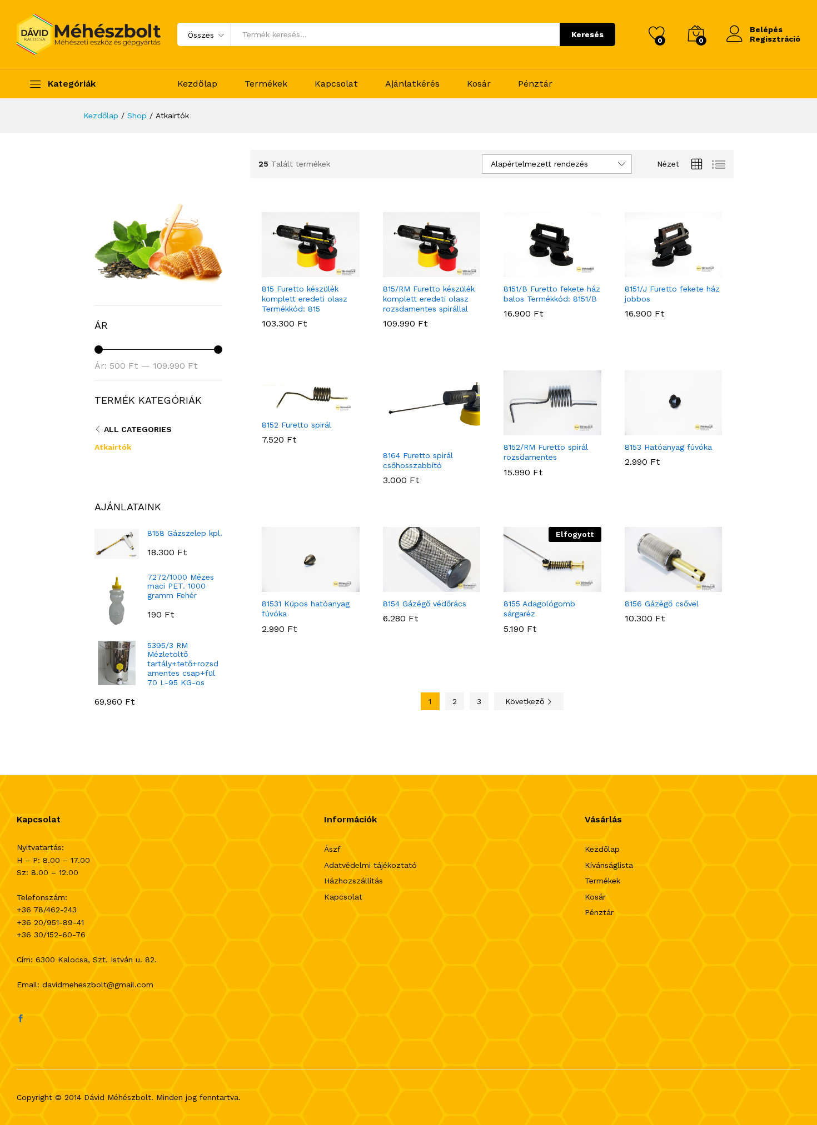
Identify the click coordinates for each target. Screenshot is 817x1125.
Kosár (479, 83)
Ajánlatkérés (412, 83)
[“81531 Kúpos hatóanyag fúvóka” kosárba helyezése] (283, 585)
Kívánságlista (609, 865)
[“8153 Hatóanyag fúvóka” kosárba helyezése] (645, 428)
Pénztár (535, 83)
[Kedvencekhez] (334, 270)
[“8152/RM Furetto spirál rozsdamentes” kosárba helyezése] (525, 428)
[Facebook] (20, 1019)
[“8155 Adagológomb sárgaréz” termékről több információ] (525, 585)
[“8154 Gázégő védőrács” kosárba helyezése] (404, 585)
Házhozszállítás (353, 880)
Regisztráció (775, 38)
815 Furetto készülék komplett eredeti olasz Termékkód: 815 (304, 298)
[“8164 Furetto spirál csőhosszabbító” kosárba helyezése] (404, 437)
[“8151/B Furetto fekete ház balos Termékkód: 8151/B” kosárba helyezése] (525, 270)
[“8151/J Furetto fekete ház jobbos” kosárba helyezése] (645, 270)
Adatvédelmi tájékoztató (370, 865)
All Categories (138, 429)
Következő (526, 701)
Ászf (332, 849)
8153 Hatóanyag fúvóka (668, 447)
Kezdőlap (197, 83)
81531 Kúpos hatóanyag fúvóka (306, 608)
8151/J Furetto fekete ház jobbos (672, 293)
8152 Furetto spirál (296, 424)
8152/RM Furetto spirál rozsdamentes (546, 452)
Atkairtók (112, 447)
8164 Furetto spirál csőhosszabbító (418, 460)
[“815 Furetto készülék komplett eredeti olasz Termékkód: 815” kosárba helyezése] (283, 270)
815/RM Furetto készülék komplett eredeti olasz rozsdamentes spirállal (429, 298)
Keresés (587, 34)
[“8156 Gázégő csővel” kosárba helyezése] (645, 585)
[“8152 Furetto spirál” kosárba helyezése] (283, 406)
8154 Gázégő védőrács (424, 603)
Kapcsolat (336, 83)
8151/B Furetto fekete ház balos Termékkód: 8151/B (552, 293)
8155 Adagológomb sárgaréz (539, 608)
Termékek (266, 83)
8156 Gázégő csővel (662, 603)
